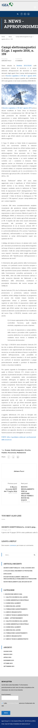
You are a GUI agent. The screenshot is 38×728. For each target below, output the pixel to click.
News (10, 36)
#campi (7, 450)
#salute (4, 453)
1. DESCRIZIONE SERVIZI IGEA (13, 594)
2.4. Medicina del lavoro (12, 630)
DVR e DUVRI (7, 574)
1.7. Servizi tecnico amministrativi (16, 615)
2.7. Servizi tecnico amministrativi (16, 639)
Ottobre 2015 (8, 663)
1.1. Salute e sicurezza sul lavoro (16, 597)
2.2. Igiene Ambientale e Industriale (16, 624)
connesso (13, 545)
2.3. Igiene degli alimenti (12, 627)
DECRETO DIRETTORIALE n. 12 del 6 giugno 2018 (19, 527)
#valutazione (21, 453)
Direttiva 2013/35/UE (24, 66)
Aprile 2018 (7, 657)
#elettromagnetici (17, 450)
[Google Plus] (13, 456)
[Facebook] (8, 456)
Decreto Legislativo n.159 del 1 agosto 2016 (21, 76)
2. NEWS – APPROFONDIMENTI (13, 618)
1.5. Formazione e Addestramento (15, 609)
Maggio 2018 (8, 654)
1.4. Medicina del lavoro (12, 606)
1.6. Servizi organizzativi (13, 612)
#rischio (28, 450)
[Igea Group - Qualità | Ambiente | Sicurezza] (7, 5)
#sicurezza (12, 453)
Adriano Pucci (6, 60)
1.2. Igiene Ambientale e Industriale (16, 600)
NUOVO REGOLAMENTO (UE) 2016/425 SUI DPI (18, 581)
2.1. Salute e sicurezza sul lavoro (16, 621)
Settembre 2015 (9, 666)
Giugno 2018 (8, 651)
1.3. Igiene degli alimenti (12, 603)
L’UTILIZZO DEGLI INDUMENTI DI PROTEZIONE (18, 571)
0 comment (19, 60)
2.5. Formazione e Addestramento (15, 633)
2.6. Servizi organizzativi (13, 636)
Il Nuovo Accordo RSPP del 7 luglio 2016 (10, 489)
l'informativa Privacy (13, 703)
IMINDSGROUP (25, 724)
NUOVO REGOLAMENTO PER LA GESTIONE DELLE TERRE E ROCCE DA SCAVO (27, 493)
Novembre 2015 (9, 660)
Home (3, 36)
